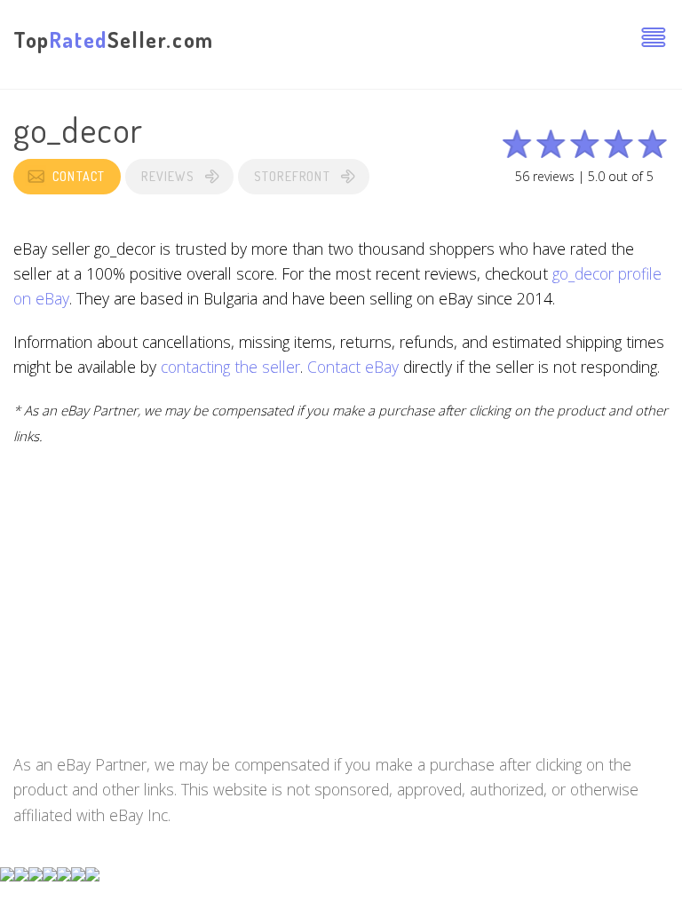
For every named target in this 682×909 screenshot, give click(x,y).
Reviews (167, 176)
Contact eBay (353, 366)
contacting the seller (230, 366)
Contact (78, 176)
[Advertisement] (341, 590)
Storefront (292, 176)
